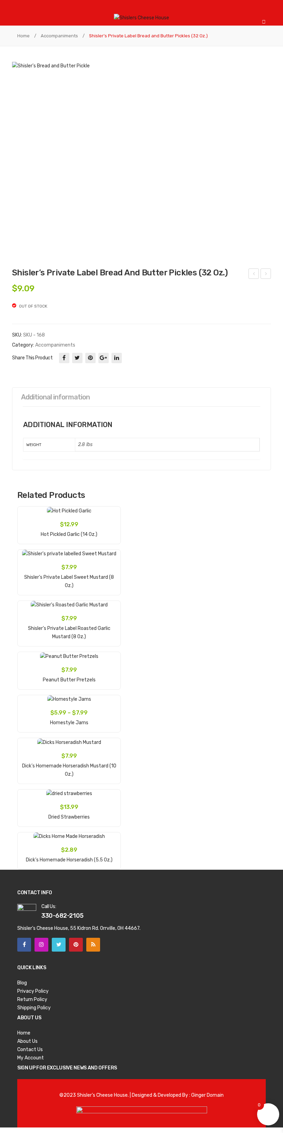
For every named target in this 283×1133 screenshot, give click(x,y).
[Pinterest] (90, 358)
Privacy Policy (33, 991)
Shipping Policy (34, 1008)
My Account (30, 1058)
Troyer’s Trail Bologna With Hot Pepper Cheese (254, 275)
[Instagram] (41, 945)
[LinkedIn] (116, 358)
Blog (22, 983)
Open (22, 9)
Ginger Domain (207, 1095)
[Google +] (103, 358)
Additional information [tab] (55, 397)
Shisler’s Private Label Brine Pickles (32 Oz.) (266, 275)
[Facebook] (64, 358)
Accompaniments (59, 35)
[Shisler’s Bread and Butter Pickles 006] (141, 159)
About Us (27, 1041)
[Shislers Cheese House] (141, 18)
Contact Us (30, 1049)
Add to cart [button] (69, 531)
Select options (69, 719)
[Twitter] (77, 358)
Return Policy (32, 999)
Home (23, 35)
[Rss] (93, 945)
